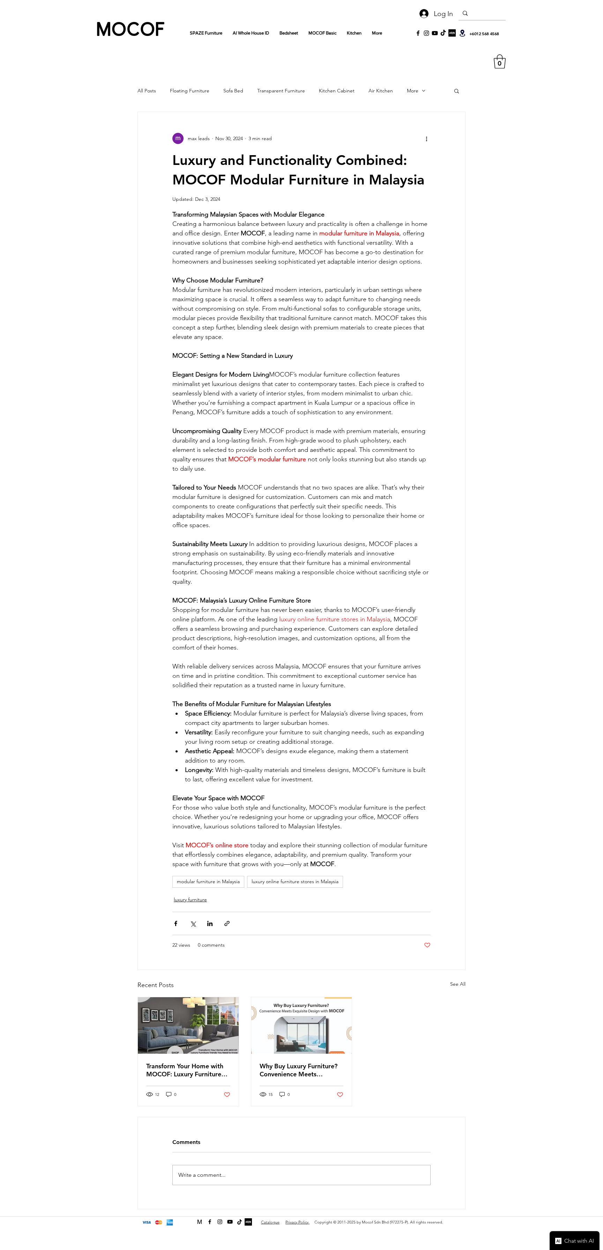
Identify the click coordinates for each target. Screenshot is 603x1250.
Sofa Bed (233, 91)
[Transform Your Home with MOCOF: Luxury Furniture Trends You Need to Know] (188, 1025)
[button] (500, 61)
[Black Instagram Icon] (426, 33)
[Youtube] (434, 33)
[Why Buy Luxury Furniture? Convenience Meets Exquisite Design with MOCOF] (301, 1025)
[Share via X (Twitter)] (192, 923)
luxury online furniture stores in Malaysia (295, 881)
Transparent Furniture (281, 91)
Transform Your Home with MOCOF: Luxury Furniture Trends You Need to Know (184, 1070)
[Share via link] (227, 923)
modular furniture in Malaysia (208, 881)
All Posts (146, 91)
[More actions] (426, 138)
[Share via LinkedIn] (210, 923)
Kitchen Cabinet (337, 91)
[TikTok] (443, 33)
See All (458, 984)
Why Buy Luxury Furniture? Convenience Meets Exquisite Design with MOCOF (298, 1070)
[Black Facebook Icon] (418, 33)
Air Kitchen (380, 91)
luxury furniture (190, 899)
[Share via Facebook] (175, 923)
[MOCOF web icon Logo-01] (199, 1222)
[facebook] (210, 1222)
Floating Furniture (189, 91)
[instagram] (220, 1222)
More (412, 91)
